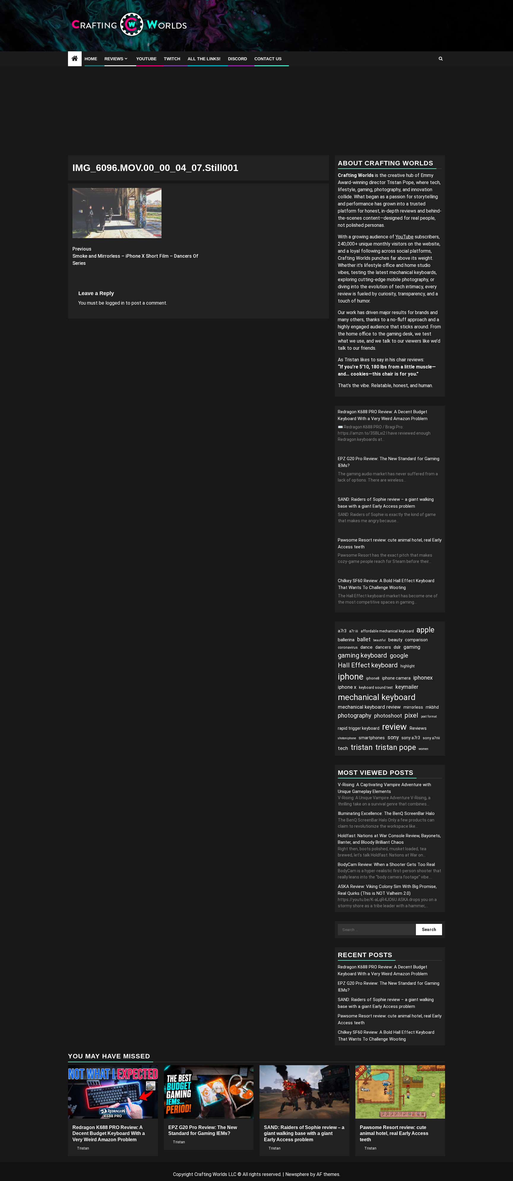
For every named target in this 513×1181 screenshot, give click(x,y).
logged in (114, 303)
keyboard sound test (376, 688)
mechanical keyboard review (369, 707)
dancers (383, 647)
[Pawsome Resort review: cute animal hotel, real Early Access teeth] (400, 1092)
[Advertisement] (256, 110)
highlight (407, 666)
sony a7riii (431, 738)
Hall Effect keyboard (368, 665)
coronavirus (348, 647)
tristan (362, 747)
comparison (416, 639)
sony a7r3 (410, 737)
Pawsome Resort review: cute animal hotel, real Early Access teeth (394, 1133)
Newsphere (297, 1174)
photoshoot (388, 716)
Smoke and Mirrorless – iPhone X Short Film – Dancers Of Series (135, 256)
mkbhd (432, 707)
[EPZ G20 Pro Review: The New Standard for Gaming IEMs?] (209, 1092)
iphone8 (372, 678)
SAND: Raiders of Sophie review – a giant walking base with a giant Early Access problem (304, 1133)
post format (429, 716)
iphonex (423, 677)
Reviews (113, 58)
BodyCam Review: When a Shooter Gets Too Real (386, 864)
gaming (411, 647)
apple (425, 630)
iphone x (347, 687)
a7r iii (353, 631)
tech (343, 748)
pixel (411, 715)
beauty (395, 639)
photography (354, 715)
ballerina (346, 639)
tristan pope (395, 747)
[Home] (75, 59)
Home (91, 58)
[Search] (440, 58)
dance (366, 647)
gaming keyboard (362, 655)
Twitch (172, 58)
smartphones (372, 737)
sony (393, 737)
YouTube (146, 58)
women (423, 749)
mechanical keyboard (376, 697)
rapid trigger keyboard (358, 728)
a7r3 (342, 631)
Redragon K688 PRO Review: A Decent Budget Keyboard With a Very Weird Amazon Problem (108, 1133)
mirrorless (413, 707)
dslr (397, 647)
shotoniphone (347, 738)
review (394, 727)
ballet (363, 639)
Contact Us (267, 58)
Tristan (83, 1148)
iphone (350, 677)
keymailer (406, 687)
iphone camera (396, 678)
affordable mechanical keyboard (387, 631)
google (399, 655)
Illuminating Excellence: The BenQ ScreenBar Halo (386, 813)
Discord (237, 58)
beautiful (379, 640)
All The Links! (204, 58)
